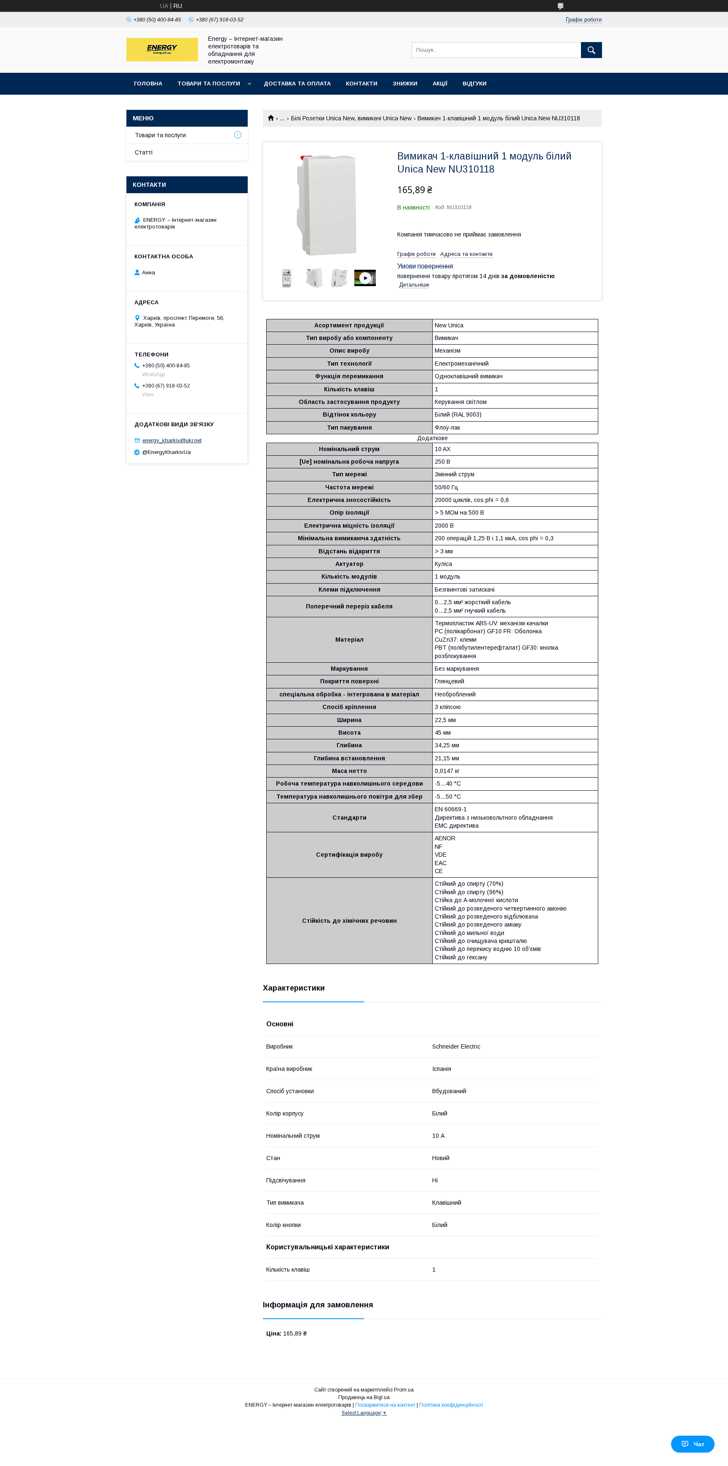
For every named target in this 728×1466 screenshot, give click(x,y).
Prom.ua (404, 1390)
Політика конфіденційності (451, 1405)
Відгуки (475, 83)
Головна (148, 83)
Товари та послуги (208, 83)
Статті (144, 152)
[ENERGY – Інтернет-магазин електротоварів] (162, 59)
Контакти (361, 83)
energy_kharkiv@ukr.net (171, 440)
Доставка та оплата (297, 83)
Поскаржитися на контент (385, 1405)
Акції (440, 83)
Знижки (405, 83)
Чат (699, 1444)
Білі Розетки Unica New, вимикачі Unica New (351, 118)
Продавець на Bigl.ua (364, 1397)
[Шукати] (591, 50)
